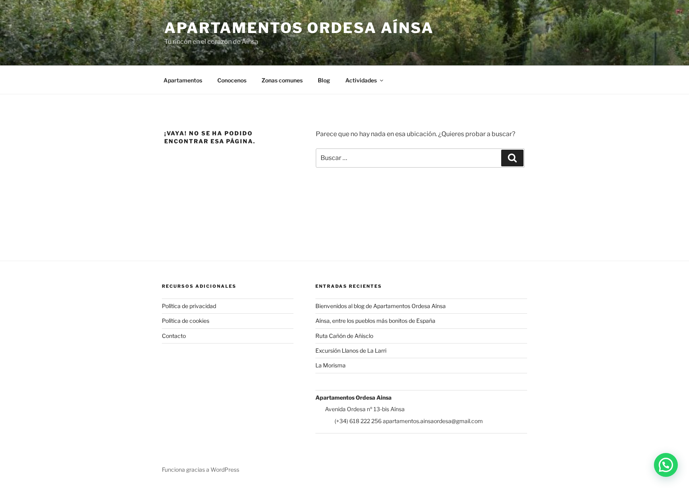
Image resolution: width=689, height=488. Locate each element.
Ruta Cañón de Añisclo (344, 335)
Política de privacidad (189, 306)
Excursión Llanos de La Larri (350, 350)
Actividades (361, 80)
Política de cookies (185, 320)
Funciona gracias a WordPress (200, 469)
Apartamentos (182, 80)
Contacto (174, 335)
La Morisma (330, 365)
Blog (324, 80)
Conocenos (231, 80)
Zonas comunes (282, 80)
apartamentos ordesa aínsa (299, 28)
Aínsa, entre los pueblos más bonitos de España (375, 320)
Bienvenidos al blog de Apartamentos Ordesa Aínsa (380, 306)
